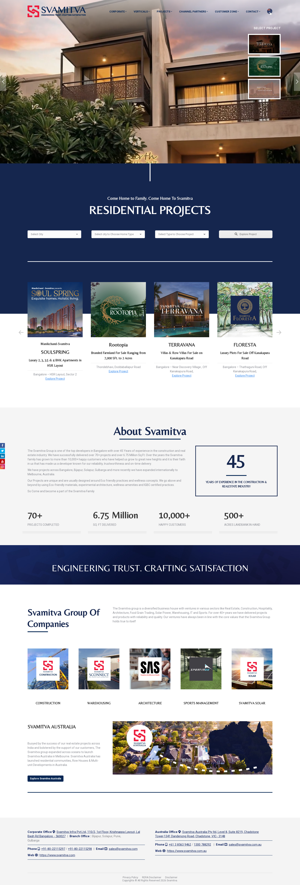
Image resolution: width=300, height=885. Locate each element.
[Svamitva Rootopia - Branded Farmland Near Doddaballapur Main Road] (264, 66)
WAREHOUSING (99, 703)
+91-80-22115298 (80, 849)
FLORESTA (245, 344)
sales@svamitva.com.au (245, 844)
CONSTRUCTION (48, 703)
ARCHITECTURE (150, 703)
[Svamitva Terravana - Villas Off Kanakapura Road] (264, 44)
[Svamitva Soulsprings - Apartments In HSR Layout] (264, 89)
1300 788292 (202, 844)
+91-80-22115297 (53, 849)
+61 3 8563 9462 (180, 844)
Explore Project (248, 234)
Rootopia (118, 344)
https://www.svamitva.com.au (187, 851)
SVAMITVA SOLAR (252, 703)
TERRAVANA (182, 344)
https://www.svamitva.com (57, 855)
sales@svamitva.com (123, 849)
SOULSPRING (55, 352)
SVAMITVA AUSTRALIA (52, 726)
